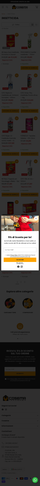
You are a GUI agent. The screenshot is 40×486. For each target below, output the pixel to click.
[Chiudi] (36, 218)
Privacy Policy (14, 255)
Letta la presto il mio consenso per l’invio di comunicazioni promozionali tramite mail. (20, 256)
